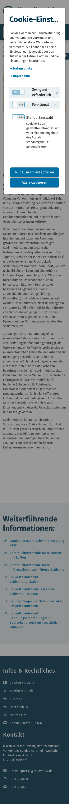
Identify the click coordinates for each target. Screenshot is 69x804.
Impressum (21, 76)
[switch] (17, 92)
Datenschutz (22, 68)
